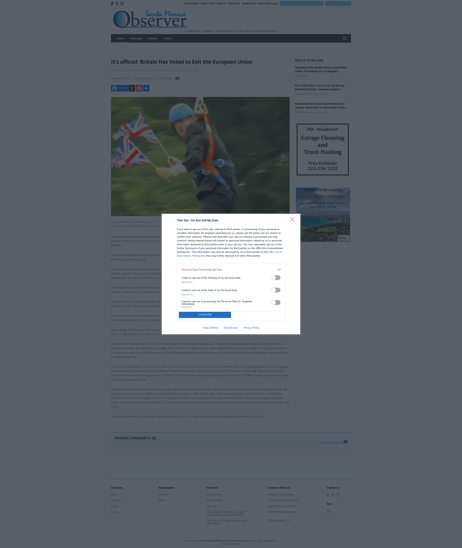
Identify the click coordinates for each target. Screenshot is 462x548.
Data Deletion (210, 327)
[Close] (293, 220)
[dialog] (231, 274)
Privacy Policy (251, 327)
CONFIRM (205, 314)
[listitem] (231, 270)
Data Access (231, 327)
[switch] (275, 277)
